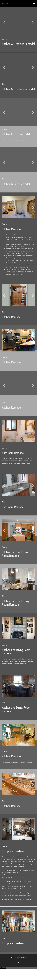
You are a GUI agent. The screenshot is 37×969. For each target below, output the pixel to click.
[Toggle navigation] (34, 3)
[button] (4, 22)
